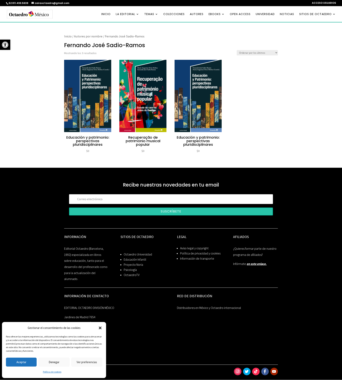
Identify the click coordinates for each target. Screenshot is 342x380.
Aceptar (21, 362)
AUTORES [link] (196, 14)
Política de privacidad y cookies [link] (200, 253)
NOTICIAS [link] (287, 14)
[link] (5, 45)
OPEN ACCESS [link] (240, 14)
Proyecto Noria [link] (133, 265)
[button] (100, 328)
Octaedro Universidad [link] (138, 254)
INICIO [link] (106, 14)
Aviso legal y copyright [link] (194, 248)
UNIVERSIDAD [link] (265, 14)
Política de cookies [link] (52, 371)
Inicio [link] (68, 36)
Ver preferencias (87, 362)
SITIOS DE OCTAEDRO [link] (315, 14)
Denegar (54, 362)
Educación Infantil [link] (135, 259)
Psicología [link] (130, 270)
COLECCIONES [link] (174, 14)
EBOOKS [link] (215, 14)
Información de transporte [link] (197, 258)
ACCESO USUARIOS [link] (324, 3)
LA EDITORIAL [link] (125, 14)
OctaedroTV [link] (132, 275)
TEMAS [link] (149, 14)
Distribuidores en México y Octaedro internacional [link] (209, 308)
